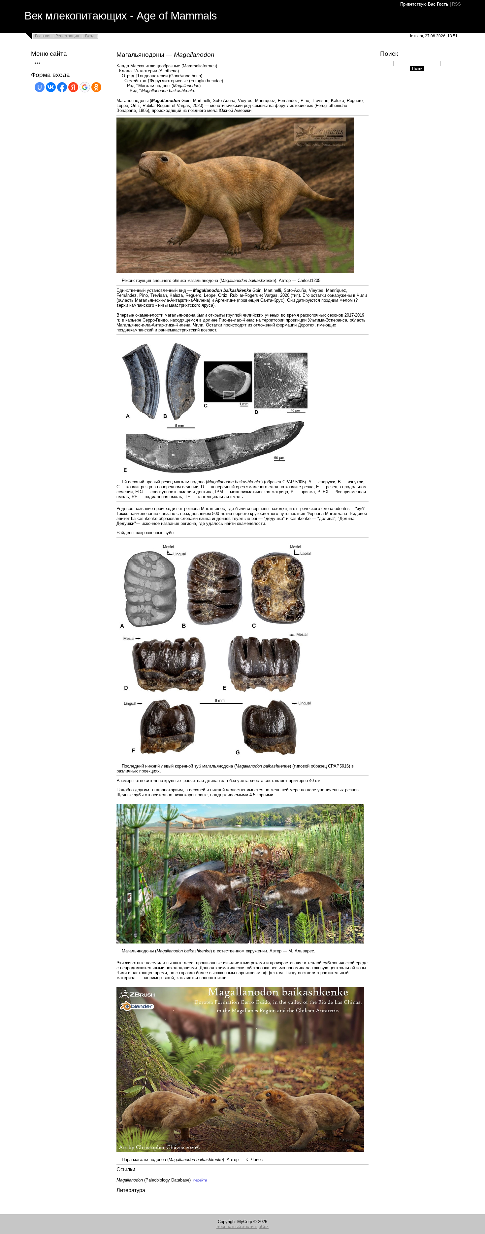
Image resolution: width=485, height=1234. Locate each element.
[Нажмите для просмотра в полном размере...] (235, 271)
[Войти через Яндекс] (73, 87)
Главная (42, 36)
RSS (456, 4)
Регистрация (67, 36)
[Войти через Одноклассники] (96, 87)
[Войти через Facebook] (62, 87)
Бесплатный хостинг (236, 1226)
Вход (89, 36)
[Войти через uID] (40, 87)
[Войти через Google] (85, 87)
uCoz (264, 1226)
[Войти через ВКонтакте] (51, 87)
